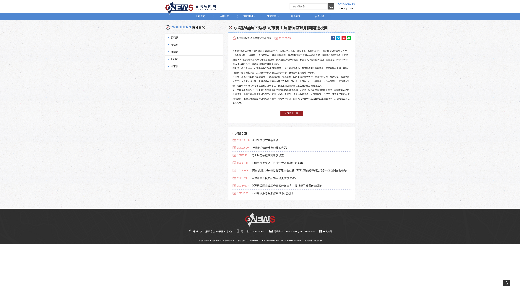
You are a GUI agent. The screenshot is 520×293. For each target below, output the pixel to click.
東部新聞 (272, 16)
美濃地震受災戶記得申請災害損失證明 (274, 178)
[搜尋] (331, 6)
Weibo (344, 38)
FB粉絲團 (327, 231)
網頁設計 (308, 240)
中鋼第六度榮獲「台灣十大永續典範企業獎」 (278, 163)
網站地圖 (241, 240)
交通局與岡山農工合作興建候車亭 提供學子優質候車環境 (286, 186)
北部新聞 (200, 16)
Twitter (338, 38)
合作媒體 (319, 16)
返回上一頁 (292, 113)
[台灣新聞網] (190, 7)
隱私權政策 (217, 240)
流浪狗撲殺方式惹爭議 (265, 140)
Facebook (333, 38)
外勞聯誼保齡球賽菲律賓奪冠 (269, 148)
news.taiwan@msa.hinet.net (300, 231)
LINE (349, 38)
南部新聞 (248, 16)
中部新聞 (224, 16)
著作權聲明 (229, 240)
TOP (506, 283)
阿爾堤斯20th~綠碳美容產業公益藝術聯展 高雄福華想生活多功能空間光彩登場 (299, 170)
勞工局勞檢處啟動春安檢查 (267, 155)
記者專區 (205, 240)
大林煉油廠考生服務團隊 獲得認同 (272, 193)
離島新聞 (295, 16)
